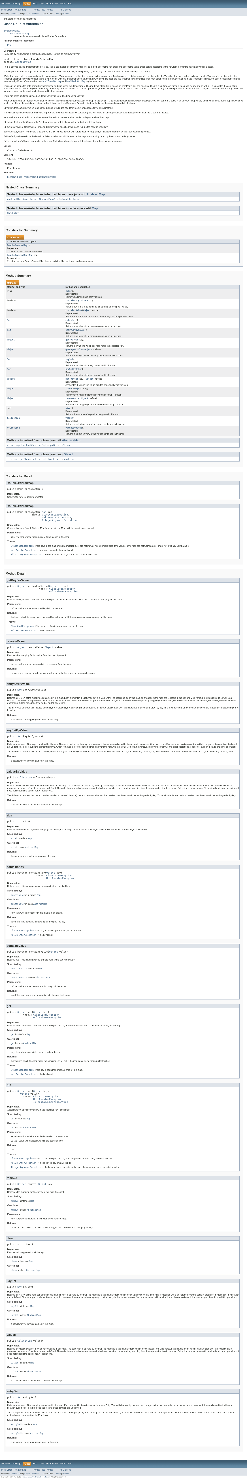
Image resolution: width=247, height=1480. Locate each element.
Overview (5, 3)
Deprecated (52, 3)
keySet (69, 359)
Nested (14, 14)
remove (69, 388)
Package (16, 3)
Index (62, 3)
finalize (12, 459)
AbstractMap (23, 62)
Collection (13, 418)
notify (36, 459)
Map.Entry (13, 213)
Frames (36, 10)
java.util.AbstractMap (19, 33)
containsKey (72, 300)
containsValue (73, 310)
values (69, 418)
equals (20, 445)
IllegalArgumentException (59, 520)
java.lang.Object (12, 31)
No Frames (47, 10)
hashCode (31, 445)
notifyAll (48, 459)
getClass (25, 459)
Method (35, 14)
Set (9, 320)
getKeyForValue (74, 349)
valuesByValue (73, 428)
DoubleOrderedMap (17, 245)
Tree (41, 3)
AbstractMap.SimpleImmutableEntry (59, 199)
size (68, 408)
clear (68, 291)
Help (69, 3)
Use (35, 3)
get (67, 339)
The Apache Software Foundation (36, 1477)
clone (10, 445)
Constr (27, 14)
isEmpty (43, 445)
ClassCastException (55, 514)
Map (9, 45)
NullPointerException (56, 517)
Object (84, 300)
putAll (54, 445)
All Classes (65, 10)
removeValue (72, 398)
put (67, 379)
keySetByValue (73, 369)
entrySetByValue (74, 330)
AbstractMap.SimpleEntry (21, 199)
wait (59, 459)
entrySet (70, 320)
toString (65, 445)
